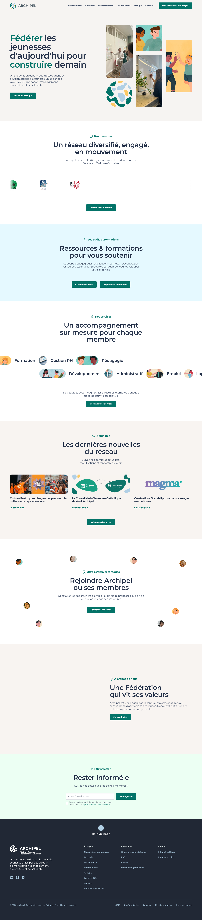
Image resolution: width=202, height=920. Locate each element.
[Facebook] (17, 877)
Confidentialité (131, 905)
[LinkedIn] (11, 877)
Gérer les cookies (184, 905)
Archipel (138, 6)
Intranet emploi (166, 857)
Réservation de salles (94, 888)
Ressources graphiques (132, 868)
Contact (149, 6)
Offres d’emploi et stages (133, 852)
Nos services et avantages (96, 852)
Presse (124, 862)
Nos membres (75, 6)
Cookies (147, 905)
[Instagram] (23, 877)
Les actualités (124, 6)
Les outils (90, 6)
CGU (117, 905)
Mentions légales (163, 905)
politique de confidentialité (97, 804)
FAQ (123, 857)
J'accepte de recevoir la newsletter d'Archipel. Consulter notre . (90, 803)
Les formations (105, 6)
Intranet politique (166, 852)
